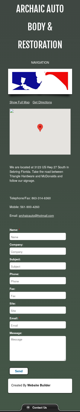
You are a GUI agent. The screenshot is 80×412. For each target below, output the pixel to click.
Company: (16, 244)
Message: (16, 333)
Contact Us (39, 407)
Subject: (15, 259)
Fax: (12, 289)
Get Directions (42, 102)
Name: (14, 230)
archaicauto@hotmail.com (36, 215)
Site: (13, 303)
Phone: (14, 274)
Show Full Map (20, 102)
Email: (14, 318)
